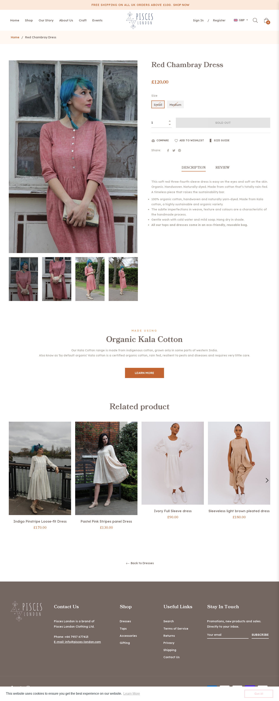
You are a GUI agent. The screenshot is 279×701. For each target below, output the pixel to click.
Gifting (125, 643)
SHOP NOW (181, 5)
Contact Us (171, 657)
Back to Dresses (142, 563)
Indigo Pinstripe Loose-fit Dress (40, 521)
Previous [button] (12, 480)
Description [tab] (194, 167)
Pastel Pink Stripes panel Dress (106, 521)
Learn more (144, 373)
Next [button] (134, 279)
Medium (175, 105)
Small (158, 105)
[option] (40, 480)
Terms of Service (175, 628)
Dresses (125, 621)
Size (154, 95)
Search (168, 621)
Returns (169, 636)
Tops (123, 628)
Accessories (128, 636)
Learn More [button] (131, 693)
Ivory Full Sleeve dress (173, 511)
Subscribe (260, 635)
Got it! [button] (258, 693)
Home (15, 37)
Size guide (221, 140)
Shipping (169, 650)
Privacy (168, 643)
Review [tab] (222, 167)
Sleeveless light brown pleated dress (239, 511)
